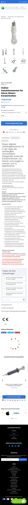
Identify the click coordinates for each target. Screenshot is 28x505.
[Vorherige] (2, 380)
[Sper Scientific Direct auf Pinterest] (15, 446)
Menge (2, 115)
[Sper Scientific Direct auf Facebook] (12, 446)
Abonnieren (23, 459)
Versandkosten (6, 102)
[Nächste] (25, 380)
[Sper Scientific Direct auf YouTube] (18, 446)
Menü (4, 2)
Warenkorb (24, 2)
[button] (14, 278)
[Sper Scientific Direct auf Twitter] (9, 446)
